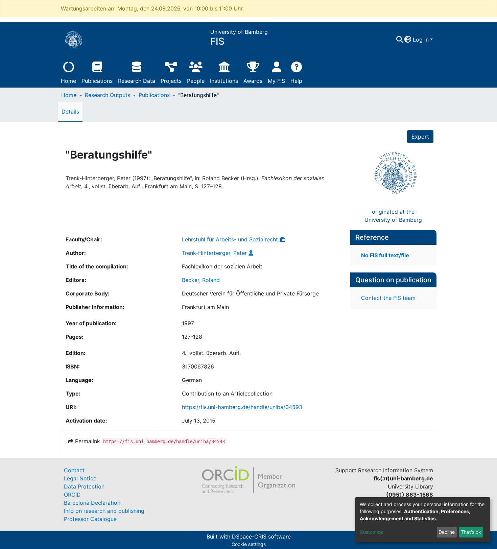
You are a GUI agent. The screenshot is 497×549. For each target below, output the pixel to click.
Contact (74, 470)
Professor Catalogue (90, 519)
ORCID (72, 494)
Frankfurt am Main (205, 307)
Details (70, 111)
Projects (171, 80)
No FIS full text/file (385, 255)
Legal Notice (80, 478)
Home (68, 80)
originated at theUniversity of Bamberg (393, 215)
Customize (371, 532)
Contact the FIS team (388, 297)
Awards (252, 80)
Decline (447, 532)
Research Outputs (107, 95)
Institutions (224, 80)
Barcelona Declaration (92, 502)
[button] (408, 39)
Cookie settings (249, 544)
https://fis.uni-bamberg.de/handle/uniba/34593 (242, 407)
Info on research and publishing (104, 510)
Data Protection (84, 486)
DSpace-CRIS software (261, 536)
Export (420, 136)
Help (296, 80)
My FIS (276, 80)
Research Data (136, 80)
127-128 (192, 336)
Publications (97, 80)
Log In (421, 39)
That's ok (471, 532)
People (196, 80)
